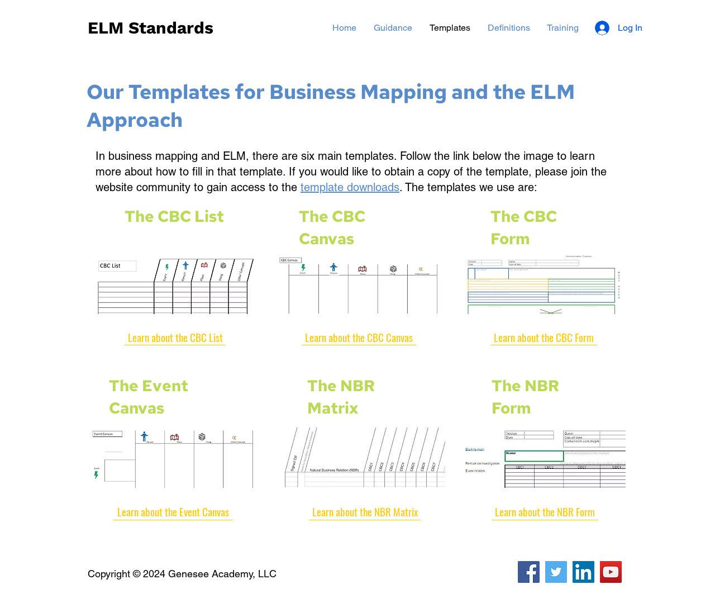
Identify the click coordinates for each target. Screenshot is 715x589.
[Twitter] (556, 572)
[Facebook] (529, 572)
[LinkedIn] (583, 572)
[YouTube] (611, 572)
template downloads (350, 187)
